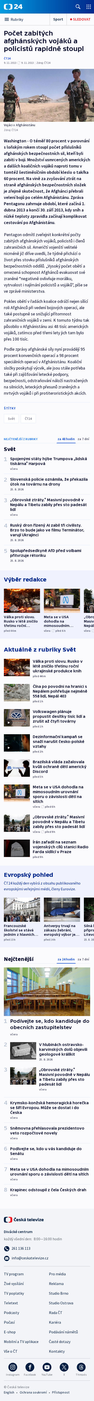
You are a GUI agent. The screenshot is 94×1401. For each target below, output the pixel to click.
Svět (11, 418)
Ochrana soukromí (33, 1392)
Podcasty (11, 1312)
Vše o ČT (11, 1351)
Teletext (11, 1302)
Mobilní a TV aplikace (21, 1341)
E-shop (10, 1331)
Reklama (56, 1283)
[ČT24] (13, 7)
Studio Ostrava (61, 1302)
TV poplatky (14, 1293)
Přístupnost (60, 1392)
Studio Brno (58, 1293)
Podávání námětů (63, 1331)
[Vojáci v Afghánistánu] (47, 95)
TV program (14, 1273)
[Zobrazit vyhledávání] (78, 6)
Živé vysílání (14, 1283)
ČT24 (7, 58)
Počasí (9, 1322)
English (9, 1392)
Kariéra (55, 1322)
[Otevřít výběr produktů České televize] (88, 6)
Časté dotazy (59, 1341)
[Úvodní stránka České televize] (24, 1219)
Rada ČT (55, 1312)
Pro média (57, 1273)
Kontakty (57, 1351)
